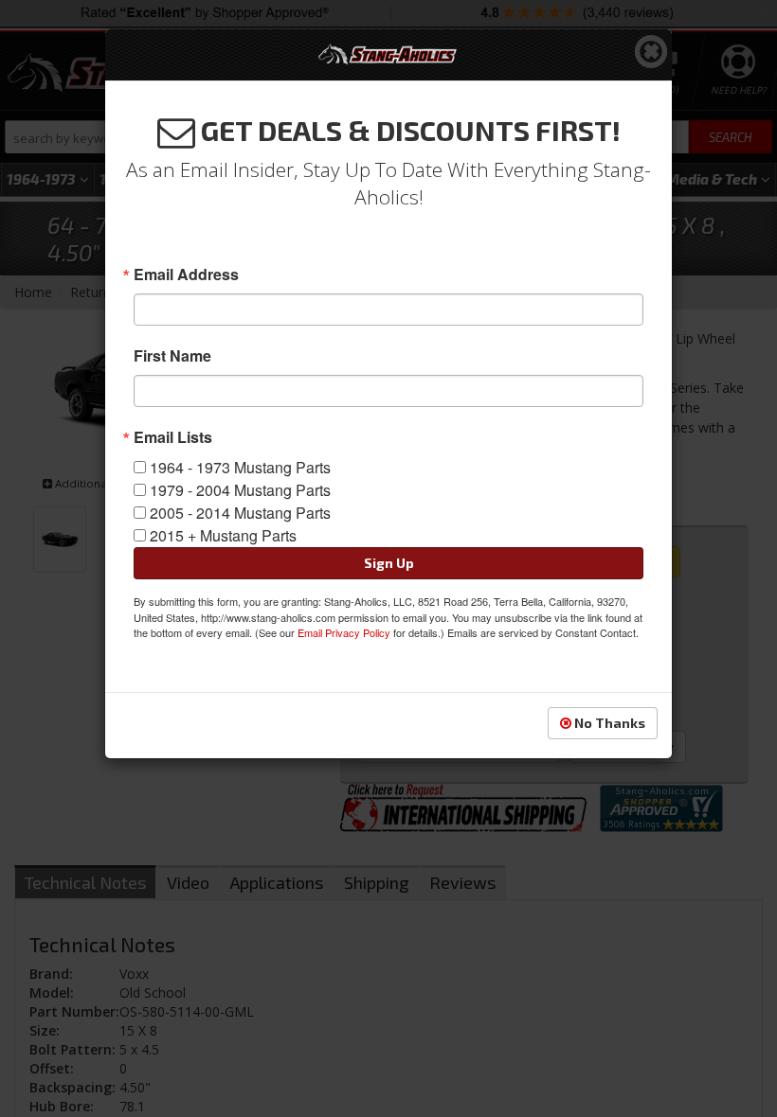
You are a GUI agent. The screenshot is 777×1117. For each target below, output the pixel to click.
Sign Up (389, 563)
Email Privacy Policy (344, 632)
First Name (172, 355)
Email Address (186, 274)
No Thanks (608, 723)
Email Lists (173, 437)
